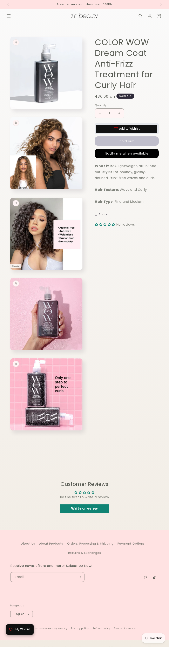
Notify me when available (127, 153)
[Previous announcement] (8, 4)
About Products (51, 544)
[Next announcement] (160, 4)
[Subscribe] (79, 577)
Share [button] (103, 214)
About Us (28, 544)
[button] (8, 16)
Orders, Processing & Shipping (90, 544)
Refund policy (101, 628)
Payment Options (131, 544)
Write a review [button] (84, 508)
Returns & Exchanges (84, 553)
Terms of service (124, 628)
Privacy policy (80, 628)
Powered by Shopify (54, 628)
